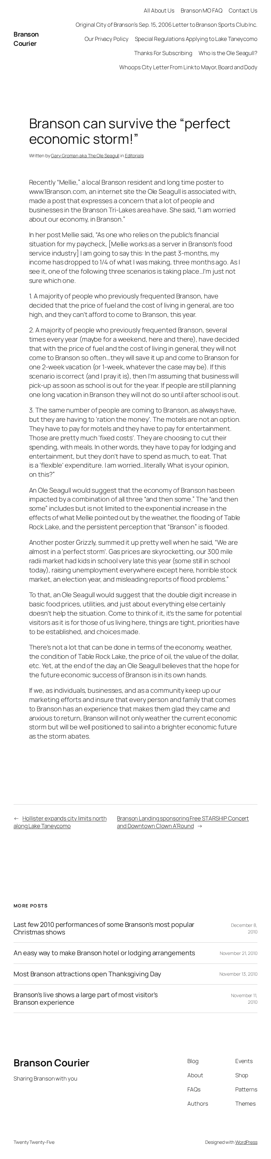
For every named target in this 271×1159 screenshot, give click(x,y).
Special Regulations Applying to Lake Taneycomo (196, 39)
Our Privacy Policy (106, 39)
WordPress (246, 1142)
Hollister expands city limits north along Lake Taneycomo (60, 822)
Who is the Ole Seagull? (228, 53)
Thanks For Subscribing (163, 53)
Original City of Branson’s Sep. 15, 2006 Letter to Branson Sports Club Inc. (166, 24)
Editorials (134, 155)
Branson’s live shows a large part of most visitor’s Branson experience (86, 998)
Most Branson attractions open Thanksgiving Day (87, 974)
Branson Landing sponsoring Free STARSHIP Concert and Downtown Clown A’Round (183, 822)
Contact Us (243, 10)
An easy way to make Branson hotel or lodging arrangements (104, 953)
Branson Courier (26, 39)
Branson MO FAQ (201, 10)
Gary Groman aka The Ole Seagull (85, 155)
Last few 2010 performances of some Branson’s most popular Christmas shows (104, 928)
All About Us (159, 10)
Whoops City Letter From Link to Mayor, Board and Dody (188, 67)
